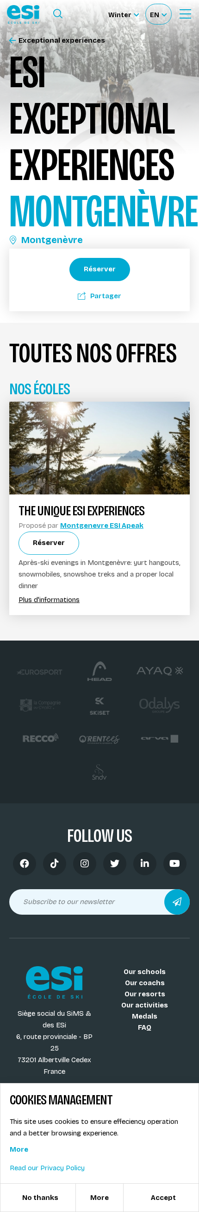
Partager (105, 296)
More (19, 1149)
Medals (144, 1016)
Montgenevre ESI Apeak (101, 525)
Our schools (145, 972)
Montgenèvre (52, 239)
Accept (163, 1197)
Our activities (144, 1005)
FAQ (144, 1027)
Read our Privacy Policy (47, 1168)
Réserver (100, 269)
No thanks (40, 1197)
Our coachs (145, 983)
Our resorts (144, 994)
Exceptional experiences (62, 40)
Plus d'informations (49, 599)
